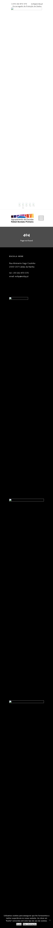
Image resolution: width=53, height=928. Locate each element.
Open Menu (41, 218)
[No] (49, 920)
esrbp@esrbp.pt (37, 4)
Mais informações (29, 924)
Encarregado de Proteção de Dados (27, 6)
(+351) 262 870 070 (19, 4)
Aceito (19, 924)
